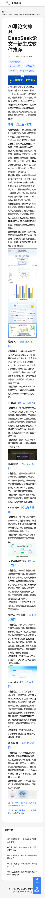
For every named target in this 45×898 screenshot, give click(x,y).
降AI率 (37, 891)
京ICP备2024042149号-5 (23, 892)
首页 (4, 12)
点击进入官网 (23, 124)
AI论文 (37, 882)
